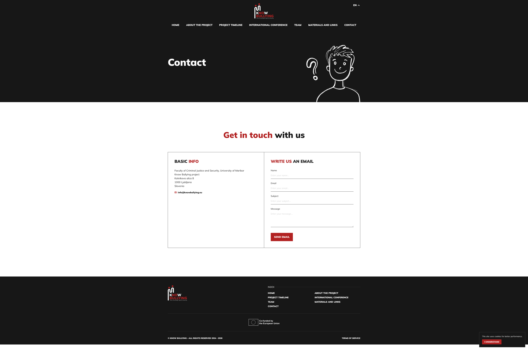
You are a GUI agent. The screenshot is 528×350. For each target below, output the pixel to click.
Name (274, 170)
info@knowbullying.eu (190, 192)
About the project (199, 25)
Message (275, 208)
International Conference (268, 25)
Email (273, 183)
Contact (350, 25)
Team (297, 25)
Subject (274, 196)
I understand (491, 342)
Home (175, 25)
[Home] (264, 11)
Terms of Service (351, 338)
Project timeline (230, 25)
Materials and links (323, 25)
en (355, 5)
